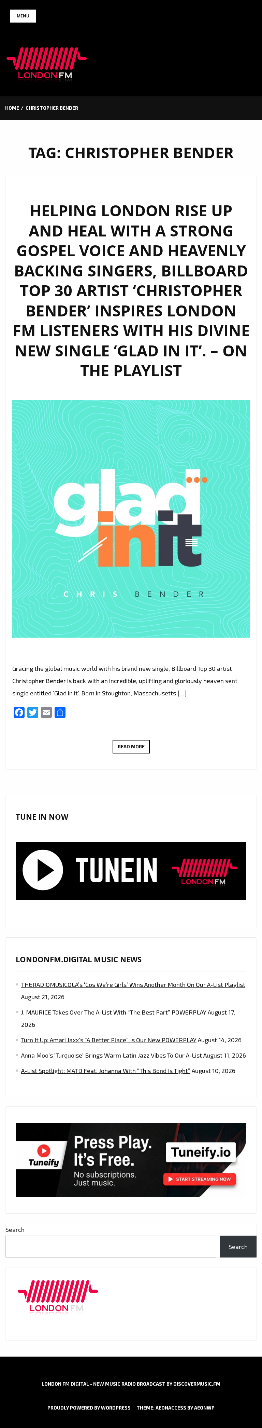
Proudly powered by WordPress (89, 1408)
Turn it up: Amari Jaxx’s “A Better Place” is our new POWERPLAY (108, 1040)
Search (15, 1229)
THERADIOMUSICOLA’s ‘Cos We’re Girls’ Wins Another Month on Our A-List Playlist (133, 984)
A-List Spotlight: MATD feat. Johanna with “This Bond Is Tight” (105, 1070)
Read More (134, 748)
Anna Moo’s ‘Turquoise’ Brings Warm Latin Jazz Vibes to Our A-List (111, 1055)
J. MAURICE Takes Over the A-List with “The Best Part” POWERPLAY (113, 1012)
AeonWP (204, 1408)
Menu (23, 16)
